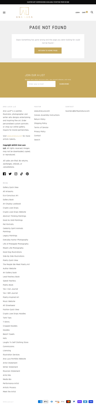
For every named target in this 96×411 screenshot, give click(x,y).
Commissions (8, 346)
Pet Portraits (8, 224)
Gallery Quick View (10, 187)
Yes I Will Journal (10, 293)
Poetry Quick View (10, 260)
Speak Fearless (9, 280)
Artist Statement (10, 363)
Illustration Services (11, 354)
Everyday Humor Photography (15, 239)
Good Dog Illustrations (12, 252)
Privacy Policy (39, 131)
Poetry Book (8, 285)
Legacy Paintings (10, 235)
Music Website (9, 301)
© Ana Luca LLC (8, 402)
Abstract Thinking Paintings (14, 216)
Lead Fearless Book (11, 276)
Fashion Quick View (11, 309)
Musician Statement (11, 371)
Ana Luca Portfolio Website (14, 358)
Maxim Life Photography (13, 248)
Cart (84, 12)
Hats (5, 338)
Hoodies (6, 330)
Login (77, 12)
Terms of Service (41, 127)
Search (37, 139)
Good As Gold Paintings (13, 220)
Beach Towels (9, 334)
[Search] (92, 12)
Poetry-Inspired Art (11, 297)
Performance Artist (11, 383)
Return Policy (39, 119)
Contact (37, 135)
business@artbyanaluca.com (78, 111)
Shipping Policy (40, 123)
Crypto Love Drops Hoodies (14, 313)
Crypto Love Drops (10, 207)
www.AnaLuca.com (42, 111)
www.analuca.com (14, 136)
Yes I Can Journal (10, 289)
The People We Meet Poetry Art (16, 264)
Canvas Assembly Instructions (47, 115)
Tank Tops (7, 317)
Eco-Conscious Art (10, 195)
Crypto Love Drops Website (14, 212)
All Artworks (8, 191)
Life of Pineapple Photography (15, 243)
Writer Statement (10, 367)
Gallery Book (8, 199)
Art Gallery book (10, 272)
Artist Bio (7, 375)
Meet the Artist (9, 391)
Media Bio (7, 379)
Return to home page (48, 50)
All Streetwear (9, 305)
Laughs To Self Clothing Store (15, 342)
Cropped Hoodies (10, 326)
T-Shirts (6, 321)
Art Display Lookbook (12, 203)
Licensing (7, 350)
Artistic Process (9, 387)
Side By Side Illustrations (13, 256)
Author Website (9, 268)
